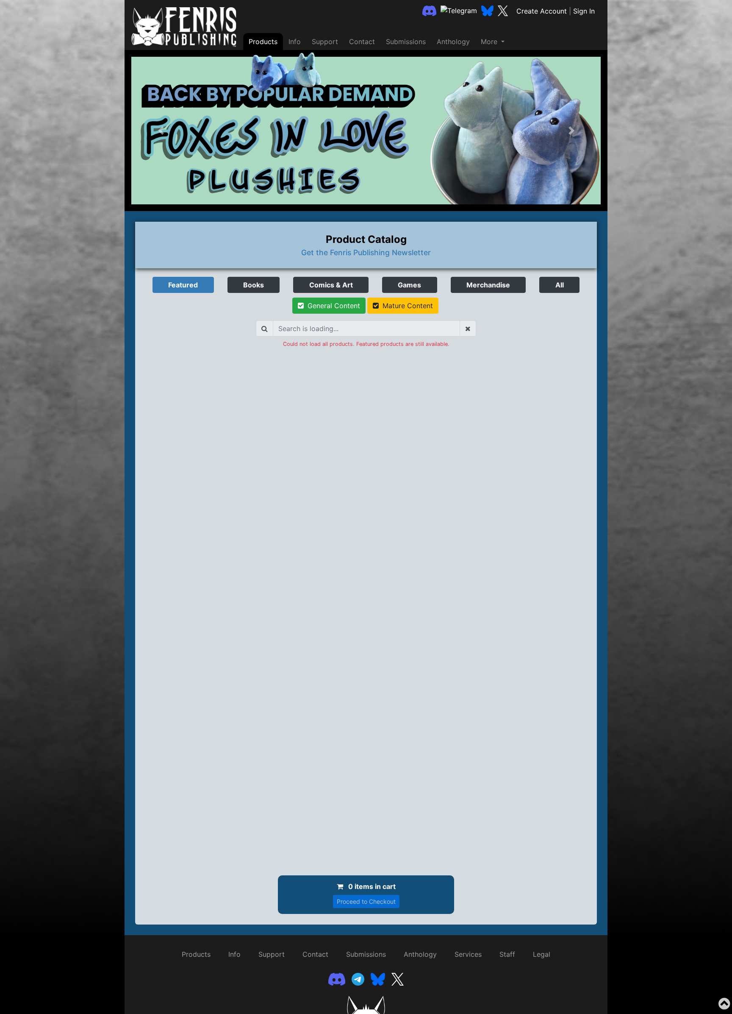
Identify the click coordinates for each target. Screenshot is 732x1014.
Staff (507, 954)
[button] (161, 130)
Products (263, 41)
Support (325, 41)
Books (253, 285)
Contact (362, 41)
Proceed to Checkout (366, 901)
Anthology (453, 41)
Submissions (406, 41)
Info (294, 41)
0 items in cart (371, 886)
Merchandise (488, 285)
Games (409, 285)
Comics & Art (331, 285)
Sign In (584, 11)
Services (468, 954)
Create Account (541, 11)
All (559, 285)
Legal (541, 954)
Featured (183, 285)
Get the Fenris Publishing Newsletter (366, 252)
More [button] (490, 41)
